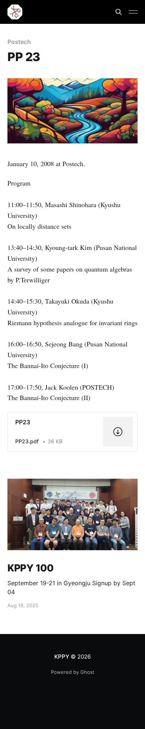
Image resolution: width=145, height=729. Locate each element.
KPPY (61, 656)
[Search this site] (119, 12)
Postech (18, 41)
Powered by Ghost (72, 672)
